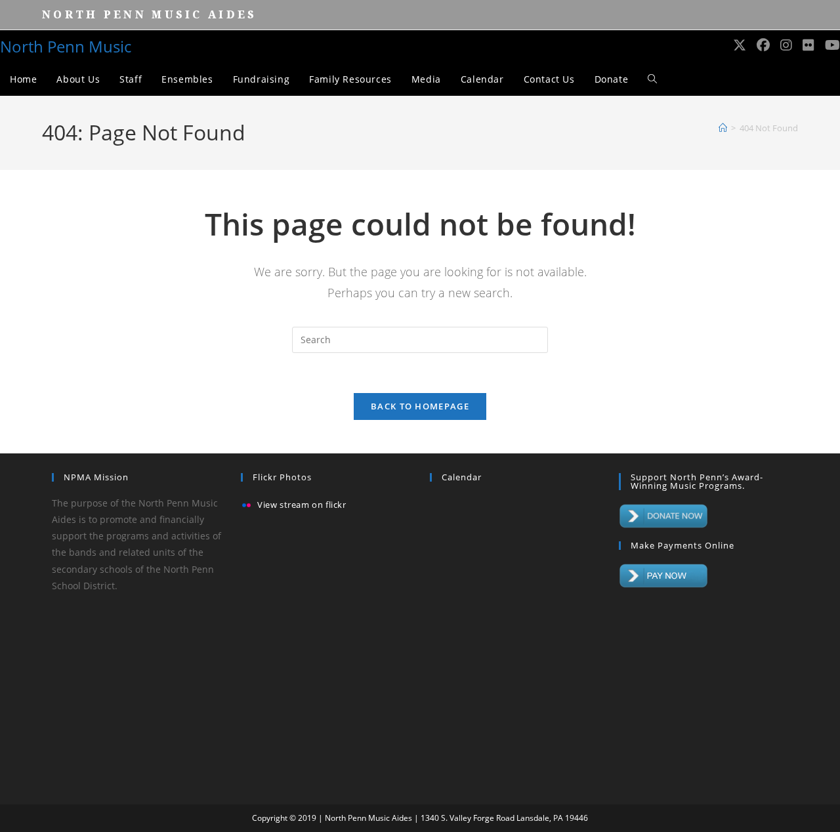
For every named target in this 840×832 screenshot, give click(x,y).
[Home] (723, 128)
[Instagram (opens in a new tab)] (786, 45)
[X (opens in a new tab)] (739, 45)
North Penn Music (65, 46)
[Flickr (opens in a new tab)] (808, 45)
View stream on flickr (301, 505)
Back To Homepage (420, 406)
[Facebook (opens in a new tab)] (763, 45)
